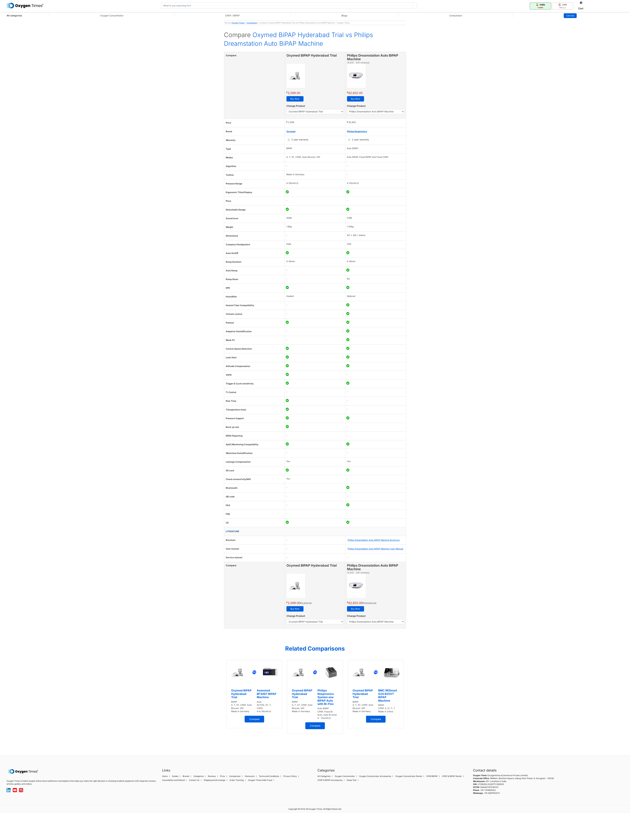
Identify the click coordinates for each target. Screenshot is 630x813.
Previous (220, 702)
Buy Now (295, 98)
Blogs (344, 15)
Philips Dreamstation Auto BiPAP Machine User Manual (375, 548)
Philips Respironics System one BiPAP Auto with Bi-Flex (325, 697)
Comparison (455, 15)
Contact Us (194, 780)
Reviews (212, 776)
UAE (563, 6)
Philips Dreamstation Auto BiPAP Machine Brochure (374, 540)
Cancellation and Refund (173, 780)
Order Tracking (237, 780)
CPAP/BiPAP (432, 776)
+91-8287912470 (492, 793)
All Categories (323, 776)
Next (409, 702)
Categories (198, 776)
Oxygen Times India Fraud (260, 780)
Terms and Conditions (269, 776)
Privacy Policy (290, 776)
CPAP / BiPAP (232, 15)
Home (165, 776)
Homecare (250, 776)
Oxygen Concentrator (111, 15)
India (541, 6)
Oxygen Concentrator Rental (408, 776)
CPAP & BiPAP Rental (452, 776)
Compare (254, 719)
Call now (570, 15)
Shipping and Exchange (214, 780)
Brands (186, 776)
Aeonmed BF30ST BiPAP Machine (266, 694)
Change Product (295, 105)
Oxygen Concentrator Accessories (375, 776)
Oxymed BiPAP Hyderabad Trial (241, 694)
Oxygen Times (238, 23)
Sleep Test (351, 780)
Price (222, 776)
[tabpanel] (254, 694)
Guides (175, 776)
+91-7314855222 (488, 790)
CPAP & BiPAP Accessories (329, 780)
